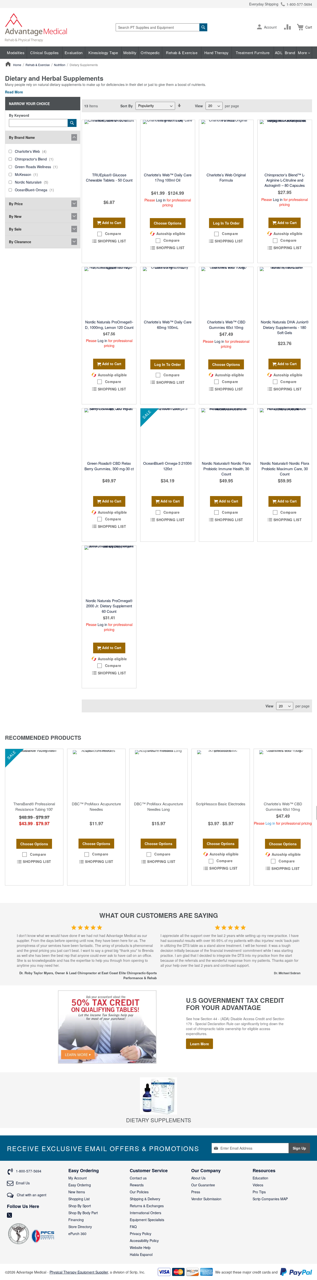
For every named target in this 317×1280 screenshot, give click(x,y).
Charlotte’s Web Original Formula (226, 177)
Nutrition (60, 65)
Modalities (16, 52)
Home (17, 65)
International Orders (145, 1212)
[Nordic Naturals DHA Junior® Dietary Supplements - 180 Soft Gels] (285, 292)
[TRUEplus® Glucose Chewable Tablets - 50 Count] (109, 145)
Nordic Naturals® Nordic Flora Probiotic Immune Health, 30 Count (226, 468)
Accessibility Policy (144, 1240)
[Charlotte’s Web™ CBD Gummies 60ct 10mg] (226, 292)
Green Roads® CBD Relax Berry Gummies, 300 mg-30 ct (109, 466)
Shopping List (79, 1198)
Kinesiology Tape (103, 52)
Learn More (199, 1043)
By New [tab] (15, 216)
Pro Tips (259, 1191)
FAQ (133, 1226)
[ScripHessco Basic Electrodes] (221, 774)
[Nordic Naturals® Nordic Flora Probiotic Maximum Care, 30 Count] (285, 433)
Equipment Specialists (147, 1219)
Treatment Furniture (253, 52)
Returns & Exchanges (147, 1205)
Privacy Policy (140, 1233)
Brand (290, 52)
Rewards (137, 1184)
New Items (76, 1191)
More (303, 52)
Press (195, 1191)
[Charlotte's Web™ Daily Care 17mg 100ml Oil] (167, 145)
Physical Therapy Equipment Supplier (79, 1272)
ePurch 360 (77, 1233)
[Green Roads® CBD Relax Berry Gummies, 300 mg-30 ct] (109, 433)
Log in (161, 199)
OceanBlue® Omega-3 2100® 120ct (167, 466)
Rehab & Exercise (181, 52)
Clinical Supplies (44, 52)
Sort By (126, 105)
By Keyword (19, 115)
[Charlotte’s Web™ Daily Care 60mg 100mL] (167, 292)
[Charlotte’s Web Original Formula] (226, 145)
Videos (258, 1184)
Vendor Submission (206, 1198)
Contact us (138, 1177)
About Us (198, 1177)
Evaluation (74, 52)
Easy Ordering (79, 1184)
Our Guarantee (203, 1184)
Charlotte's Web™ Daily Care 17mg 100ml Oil (167, 177)
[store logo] (36, 27)
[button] (259, 27)
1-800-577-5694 (299, 4)
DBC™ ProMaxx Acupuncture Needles (96, 806)
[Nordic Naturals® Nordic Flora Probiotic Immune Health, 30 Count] (226, 433)
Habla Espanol (141, 1254)
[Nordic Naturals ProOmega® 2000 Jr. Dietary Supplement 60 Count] (109, 570)
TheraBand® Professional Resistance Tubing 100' (34, 806)
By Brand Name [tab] (22, 137)
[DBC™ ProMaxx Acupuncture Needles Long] (158, 774)
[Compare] (288, 27)
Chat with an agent (31, 1194)
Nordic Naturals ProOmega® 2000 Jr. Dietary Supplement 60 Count (109, 606)
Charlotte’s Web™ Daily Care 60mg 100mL (167, 324)
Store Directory (80, 1226)
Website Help (140, 1247)
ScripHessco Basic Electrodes (220, 803)
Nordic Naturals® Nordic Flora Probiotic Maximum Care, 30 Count (284, 468)
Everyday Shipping (263, 3)
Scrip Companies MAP (270, 1198)
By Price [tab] (16, 203)
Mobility (130, 52)
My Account (77, 1177)
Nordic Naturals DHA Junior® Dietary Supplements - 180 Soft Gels (285, 327)
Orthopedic (150, 52)
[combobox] (161, 27)
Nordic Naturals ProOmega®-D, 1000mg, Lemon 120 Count (109, 324)
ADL (279, 52)
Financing (76, 1219)
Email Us (23, 1182)
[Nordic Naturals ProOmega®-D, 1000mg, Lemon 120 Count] (109, 292)
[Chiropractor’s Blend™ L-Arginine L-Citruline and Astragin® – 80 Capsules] (285, 145)
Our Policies (139, 1191)
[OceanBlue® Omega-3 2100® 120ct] (167, 433)
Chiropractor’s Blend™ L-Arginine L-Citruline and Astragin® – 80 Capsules (284, 180)
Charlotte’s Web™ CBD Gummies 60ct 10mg (226, 324)
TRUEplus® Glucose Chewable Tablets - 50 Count (109, 177)
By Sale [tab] (15, 229)
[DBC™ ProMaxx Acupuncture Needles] (96, 774)
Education (260, 1177)
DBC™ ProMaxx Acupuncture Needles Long (158, 806)
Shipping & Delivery (145, 1198)
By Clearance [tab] (20, 241)
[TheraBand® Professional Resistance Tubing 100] (34, 774)
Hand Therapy (216, 52)
